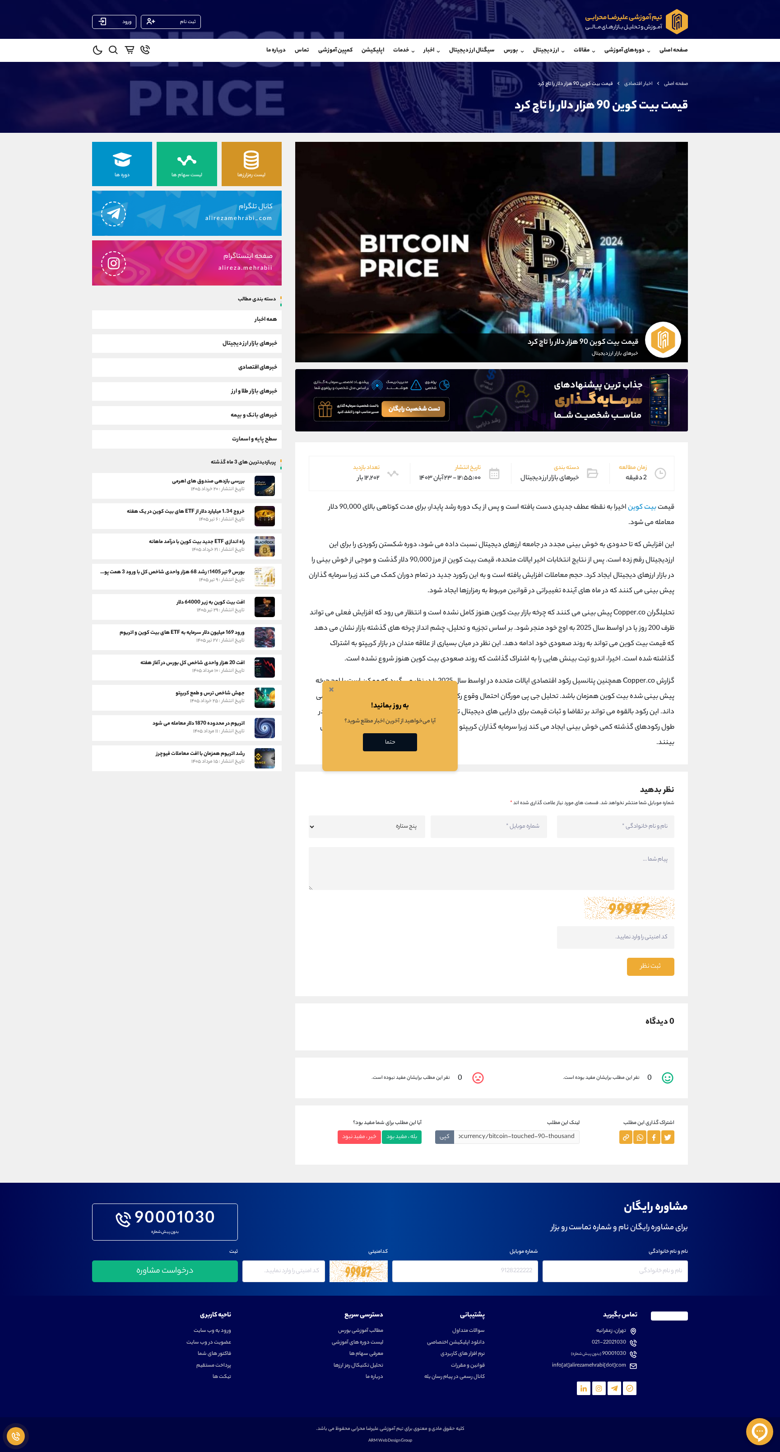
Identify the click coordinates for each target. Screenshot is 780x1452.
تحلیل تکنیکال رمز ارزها (358, 1366)
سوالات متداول (468, 1331)
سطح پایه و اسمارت (254, 439)
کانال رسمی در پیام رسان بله (454, 1377)
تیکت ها (222, 1377)
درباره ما (276, 50)
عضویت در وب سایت (208, 1343)
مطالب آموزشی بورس (360, 1331)
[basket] (129, 51)
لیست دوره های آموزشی (357, 1343)
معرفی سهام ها (366, 1354)
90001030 (175, 1220)
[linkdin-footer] (583, 1388)
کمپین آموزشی (335, 50)
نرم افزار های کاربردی (463, 1354)
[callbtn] (16, 1436)
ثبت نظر (651, 966)
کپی (445, 1137)
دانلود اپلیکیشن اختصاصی (456, 1343)
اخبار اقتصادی (638, 84)
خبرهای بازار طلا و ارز (254, 391)
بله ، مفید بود (401, 1137)
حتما (390, 742)
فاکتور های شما (214, 1354)
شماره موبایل (524, 1252)
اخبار (429, 50)
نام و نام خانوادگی (668, 1252)
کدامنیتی (378, 1252)
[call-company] (145, 51)
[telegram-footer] (629, 1388)
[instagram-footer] (599, 1388)
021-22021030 (609, 1343)
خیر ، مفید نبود (359, 1137)
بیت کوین (642, 507)
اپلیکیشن (373, 50)
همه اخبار (266, 319)
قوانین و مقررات (468, 1366)
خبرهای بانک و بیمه (254, 415)
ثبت (233, 1252)
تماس (302, 50)
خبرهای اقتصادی (257, 367)
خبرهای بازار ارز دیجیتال (250, 343)
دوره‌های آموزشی (624, 50)
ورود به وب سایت (212, 1331)
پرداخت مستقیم (213, 1366)
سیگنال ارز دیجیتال (472, 50)
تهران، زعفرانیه (611, 1331)
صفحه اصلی (673, 50)
